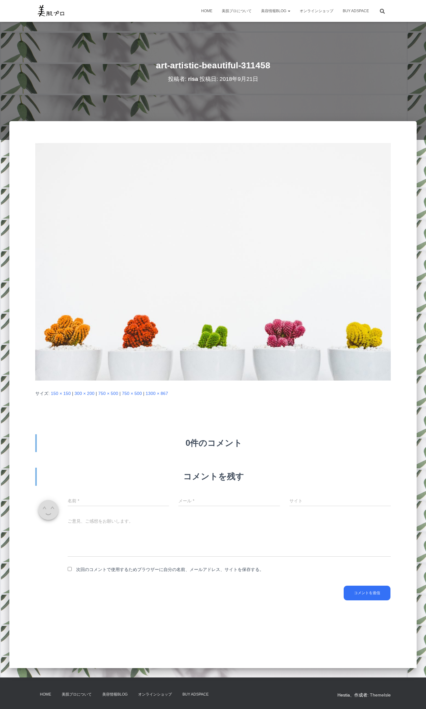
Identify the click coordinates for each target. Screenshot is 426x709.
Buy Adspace (356, 11)
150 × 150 (61, 393)
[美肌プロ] (51, 11)
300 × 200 (84, 393)
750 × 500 (108, 393)
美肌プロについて (237, 11)
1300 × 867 (157, 393)
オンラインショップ (316, 11)
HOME (206, 11)
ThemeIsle (380, 694)
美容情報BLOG (274, 11)
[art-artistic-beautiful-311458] (213, 261)
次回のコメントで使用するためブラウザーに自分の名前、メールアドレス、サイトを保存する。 (170, 569)
